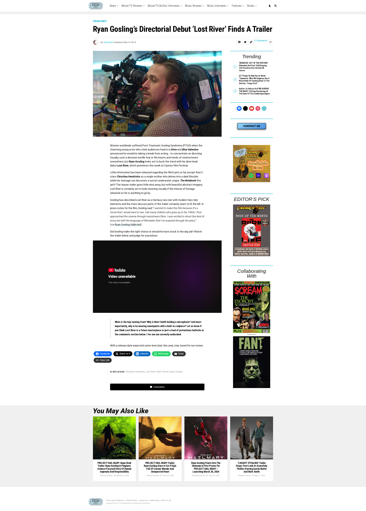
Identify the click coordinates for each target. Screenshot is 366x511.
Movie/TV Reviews (132, 5)
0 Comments (260, 40)
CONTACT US (251, 126)
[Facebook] (239, 108)
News (113, 5)
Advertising (154, 500)
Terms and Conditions (115, 500)
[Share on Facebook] (239, 42)
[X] (245, 108)
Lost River (151, 372)
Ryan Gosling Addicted (128, 224)
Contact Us (143, 500)
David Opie (108, 42)
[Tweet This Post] (245, 42)
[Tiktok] (264, 108)
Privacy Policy (131, 500)
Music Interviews (216, 5)
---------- (251, 334)
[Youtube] (251, 108)
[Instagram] (258, 108)
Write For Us (166, 500)
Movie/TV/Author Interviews (163, 5)
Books (250, 5)
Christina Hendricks (135, 372)
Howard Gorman (106, 476)
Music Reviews (193, 5)
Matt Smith (163, 372)
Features (237, 5)
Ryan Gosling (176, 372)
